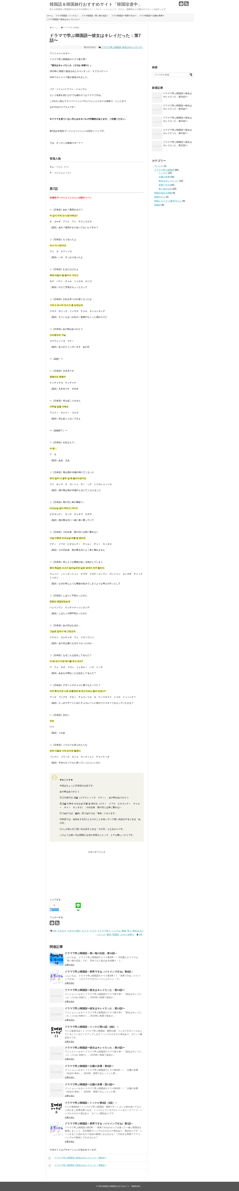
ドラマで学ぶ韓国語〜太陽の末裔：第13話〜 (90, 1084)
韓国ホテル (159, 197)
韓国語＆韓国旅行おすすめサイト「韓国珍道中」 (96, 4)
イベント (158, 166)
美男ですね (164, 185)
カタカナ (61, 931)
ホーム (50, 16)
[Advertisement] (73, 873)
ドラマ (92, 931)
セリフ (85, 931)
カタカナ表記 (74, 931)
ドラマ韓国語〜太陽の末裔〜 (151, 16)
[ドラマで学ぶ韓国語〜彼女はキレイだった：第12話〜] (56, 1014)
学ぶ (129, 931)
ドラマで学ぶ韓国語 (111, 47)
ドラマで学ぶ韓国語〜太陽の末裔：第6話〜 (89, 1066)
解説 (109, 934)
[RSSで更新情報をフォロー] (186, 3)
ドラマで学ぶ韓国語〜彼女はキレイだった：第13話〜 (95, 990)
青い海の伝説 (165, 189)
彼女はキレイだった (132, 47)
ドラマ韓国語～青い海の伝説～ (95, 16)
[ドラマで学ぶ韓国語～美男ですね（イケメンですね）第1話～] (56, 1129)
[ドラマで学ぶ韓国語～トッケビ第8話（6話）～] (56, 1108)
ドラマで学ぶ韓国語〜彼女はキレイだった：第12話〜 (95, 1008)
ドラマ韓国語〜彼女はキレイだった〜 (63, 19)
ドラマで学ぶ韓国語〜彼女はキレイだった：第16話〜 (95, 1047)
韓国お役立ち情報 (163, 193)
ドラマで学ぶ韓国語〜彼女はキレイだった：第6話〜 (80, 1158)
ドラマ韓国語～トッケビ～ (67, 16)
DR (140, 934)
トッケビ (163, 173)
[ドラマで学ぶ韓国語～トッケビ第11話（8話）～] (56, 1032)
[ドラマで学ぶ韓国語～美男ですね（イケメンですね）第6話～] (56, 977)
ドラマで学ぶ (104, 931)
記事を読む (70, 965)
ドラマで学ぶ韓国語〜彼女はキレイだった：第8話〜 (80, 1165)
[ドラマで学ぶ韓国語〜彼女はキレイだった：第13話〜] (56, 996)
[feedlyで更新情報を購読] (181, 3)
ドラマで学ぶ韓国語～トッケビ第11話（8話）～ (92, 1026)
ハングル (116, 931)
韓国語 (115, 934)
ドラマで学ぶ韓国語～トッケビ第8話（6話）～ (91, 1102)
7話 (54, 931)
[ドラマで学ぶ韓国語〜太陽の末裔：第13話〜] (56, 1090)
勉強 (124, 931)
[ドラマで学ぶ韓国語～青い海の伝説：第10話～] (56, 959)
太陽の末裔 (164, 177)
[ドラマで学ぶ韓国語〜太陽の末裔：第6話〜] (56, 1072)
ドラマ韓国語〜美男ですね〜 (124, 16)
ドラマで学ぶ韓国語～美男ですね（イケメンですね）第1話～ (99, 1123)
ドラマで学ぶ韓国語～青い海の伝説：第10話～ (91, 953)
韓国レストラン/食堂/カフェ (168, 201)
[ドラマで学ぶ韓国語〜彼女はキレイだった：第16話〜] (56, 1053)
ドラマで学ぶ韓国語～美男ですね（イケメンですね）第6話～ (99, 971)
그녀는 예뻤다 (127, 934)
